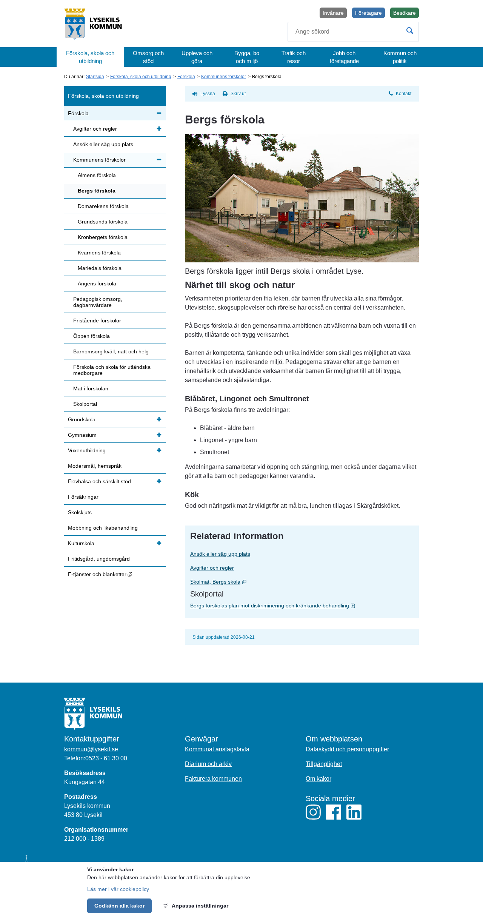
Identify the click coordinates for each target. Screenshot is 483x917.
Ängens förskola (97, 283)
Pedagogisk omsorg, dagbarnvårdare (97, 302)
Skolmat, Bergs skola (243, 581)
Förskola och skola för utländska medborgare (112, 370)
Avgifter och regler (212, 568)
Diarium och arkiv (208, 764)
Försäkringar (83, 497)
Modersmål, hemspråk (95, 466)
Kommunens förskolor (223, 76)
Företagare (368, 13)
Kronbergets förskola (103, 237)
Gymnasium (82, 435)
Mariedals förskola (100, 268)
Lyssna (207, 93)
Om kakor (318, 778)
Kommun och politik (400, 57)
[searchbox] (353, 32)
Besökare (406, 14)
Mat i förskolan (90, 388)
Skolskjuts (80, 512)
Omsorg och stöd (148, 57)
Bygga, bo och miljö (246, 57)
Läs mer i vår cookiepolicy (118, 889)
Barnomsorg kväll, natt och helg (111, 351)
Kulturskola (81, 543)
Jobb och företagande (344, 57)
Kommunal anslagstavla (217, 749)
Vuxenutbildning (87, 450)
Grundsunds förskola (103, 222)
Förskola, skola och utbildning (90, 57)
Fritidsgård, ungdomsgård (99, 559)
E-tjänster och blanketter (117, 574)
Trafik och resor (293, 57)
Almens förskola (97, 175)
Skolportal (85, 404)
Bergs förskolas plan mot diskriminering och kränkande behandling (302, 605)
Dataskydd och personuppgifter (347, 749)
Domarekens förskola (103, 206)
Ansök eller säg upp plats (220, 554)
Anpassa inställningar (200, 906)
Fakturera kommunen (213, 778)
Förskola (186, 76)
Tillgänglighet (324, 764)
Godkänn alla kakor (119, 906)
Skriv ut (238, 93)
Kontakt (403, 93)
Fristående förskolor (97, 320)
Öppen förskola (91, 336)
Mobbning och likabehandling (103, 528)
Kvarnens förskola (99, 253)
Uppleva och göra (197, 57)
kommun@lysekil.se (91, 749)
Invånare (333, 13)
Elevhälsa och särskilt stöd (99, 481)
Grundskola (81, 419)
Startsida (95, 76)
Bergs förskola (96, 191)
